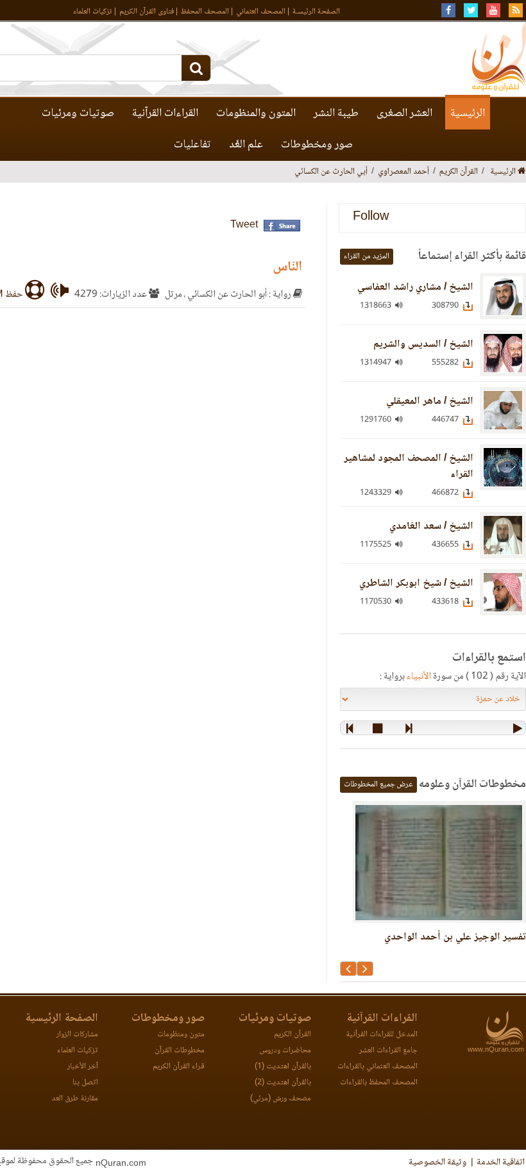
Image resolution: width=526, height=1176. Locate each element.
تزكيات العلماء (92, 12)
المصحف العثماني (260, 12)
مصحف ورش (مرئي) (280, 1099)
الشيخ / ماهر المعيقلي (429, 401)
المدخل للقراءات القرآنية (382, 1034)
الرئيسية (467, 113)
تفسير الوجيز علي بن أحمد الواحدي (455, 937)
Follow (371, 218)
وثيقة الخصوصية (437, 1162)
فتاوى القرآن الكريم (146, 12)
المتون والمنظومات (256, 113)
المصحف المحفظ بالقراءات (379, 1082)
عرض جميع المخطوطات (378, 784)
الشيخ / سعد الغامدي (431, 526)
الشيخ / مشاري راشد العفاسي (415, 287)
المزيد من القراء (366, 256)
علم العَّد (246, 144)
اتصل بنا (85, 1082)
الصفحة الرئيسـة (316, 12)
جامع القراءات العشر (388, 1050)
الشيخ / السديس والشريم (423, 344)
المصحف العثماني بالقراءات (377, 1066)
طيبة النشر (336, 113)
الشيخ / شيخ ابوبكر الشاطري (416, 583)
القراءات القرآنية (165, 113)
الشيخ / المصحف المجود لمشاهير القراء (408, 466)
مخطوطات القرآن (180, 1050)
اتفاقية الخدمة (501, 1162)
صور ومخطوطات (317, 144)
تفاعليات (192, 144)
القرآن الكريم (292, 1034)
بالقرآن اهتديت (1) (283, 1066)
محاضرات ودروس (285, 1050)
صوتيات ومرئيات (78, 113)
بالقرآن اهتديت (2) (283, 1082)
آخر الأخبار (82, 1066)
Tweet (244, 225)
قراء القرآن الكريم (179, 1066)
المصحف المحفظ (205, 12)
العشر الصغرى (404, 113)
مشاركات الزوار (77, 1034)
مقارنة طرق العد (74, 1099)
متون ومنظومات (181, 1034)
